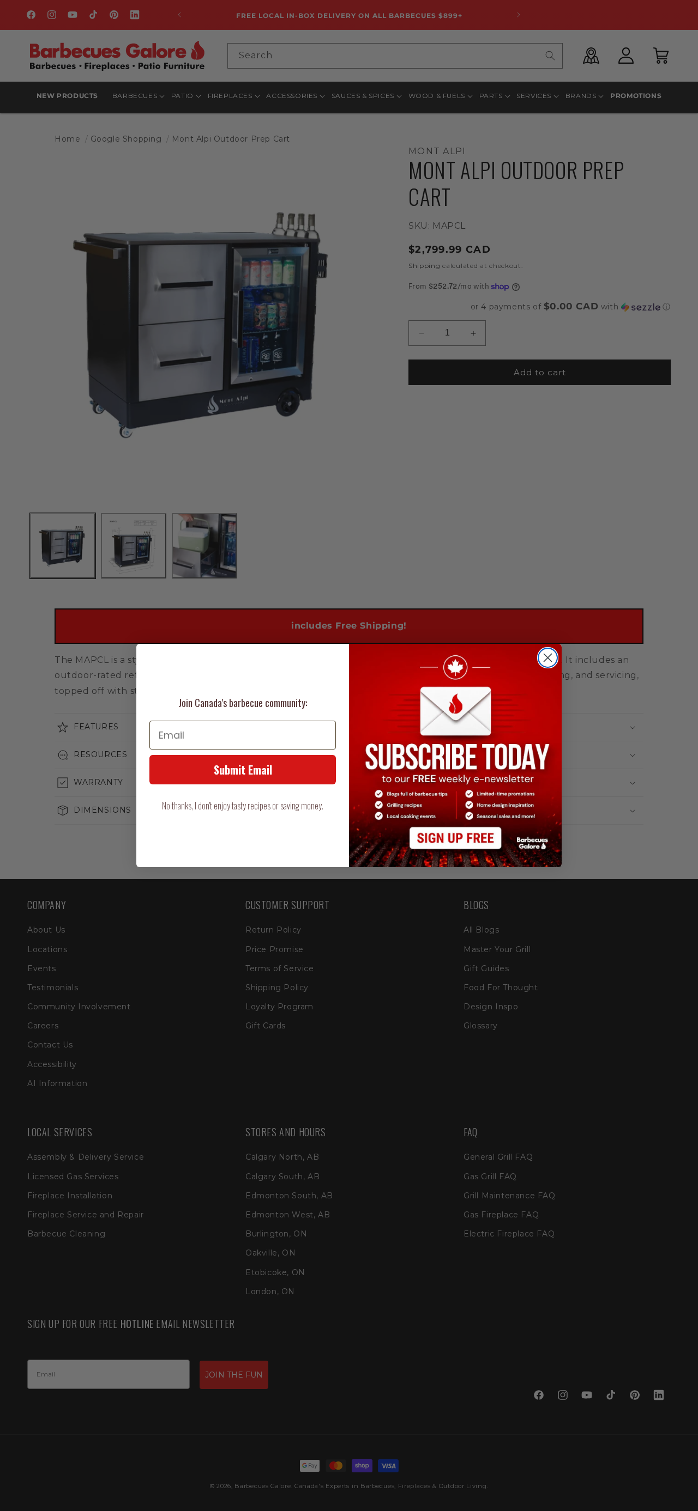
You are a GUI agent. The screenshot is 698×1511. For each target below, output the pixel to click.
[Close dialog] (547, 657)
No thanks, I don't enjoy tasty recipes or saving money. (242, 805)
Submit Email (243, 769)
